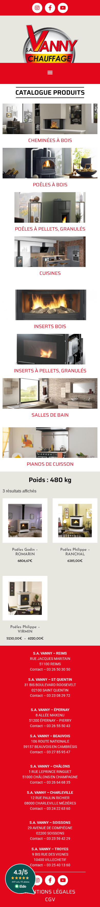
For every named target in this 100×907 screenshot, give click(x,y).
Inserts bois (50, 326)
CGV (50, 899)
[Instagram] (37, 8)
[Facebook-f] (50, 8)
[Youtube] (63, 8)
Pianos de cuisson (50, 464)
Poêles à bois (50, 184)
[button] (50, 72)
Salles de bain (50, 415)
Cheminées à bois (50, 140)
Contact (36, 669)
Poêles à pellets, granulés (50, 229)
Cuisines (50, 273)
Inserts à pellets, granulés (50, 370)
